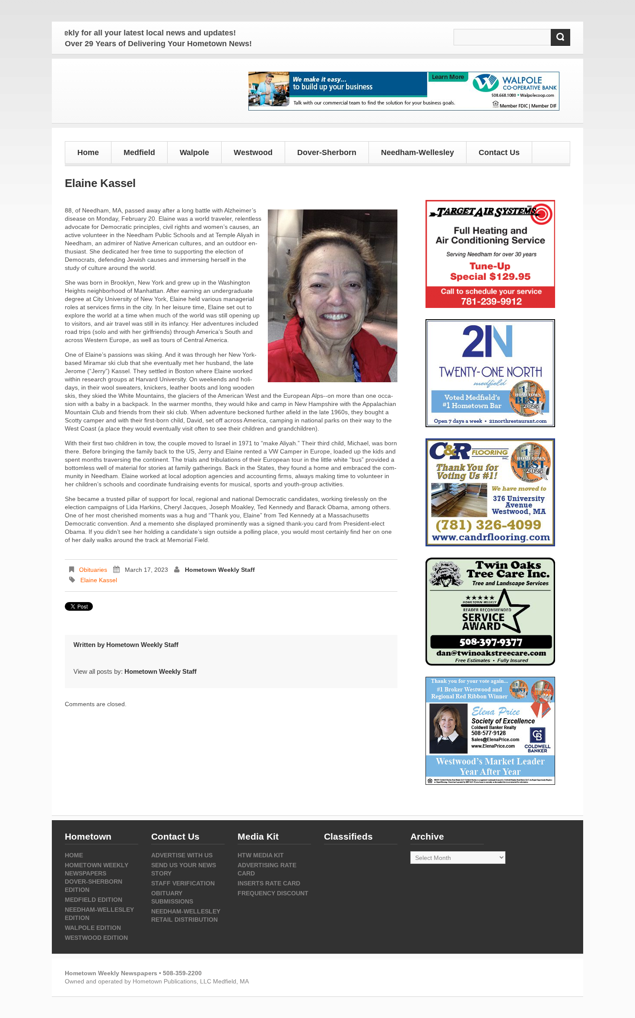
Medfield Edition (93, 899)
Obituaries (93, 569)
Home (88, 152)
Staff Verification (183, 883)
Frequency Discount (273, 893)
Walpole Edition (93, 927)
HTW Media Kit (261, 855)
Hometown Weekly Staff (220, 569)
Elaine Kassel (98, 580)
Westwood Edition (96, 937)
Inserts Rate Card (269, 883)
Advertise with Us (182, 855)
